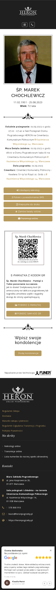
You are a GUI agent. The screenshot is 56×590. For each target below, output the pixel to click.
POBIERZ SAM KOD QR (29, 313)
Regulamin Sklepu (11, 411)
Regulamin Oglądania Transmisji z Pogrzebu (24, 425)
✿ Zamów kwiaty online (28, 211)
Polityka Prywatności (12, 430)
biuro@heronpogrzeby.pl (21, 514)
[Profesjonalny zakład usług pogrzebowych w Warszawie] (28, 11)
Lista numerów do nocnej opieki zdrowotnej (26, 456)
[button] (51, 550)
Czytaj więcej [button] (10, 577)
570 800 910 (15, 507)
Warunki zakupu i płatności (15, 420)
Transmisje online (13, 451)
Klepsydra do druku (29, 204)
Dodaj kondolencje (28, 353)
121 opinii (22, 553)
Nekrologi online (12, 446)
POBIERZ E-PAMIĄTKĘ (29, 305)
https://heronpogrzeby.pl (21, 520)
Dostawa (6, 416)
